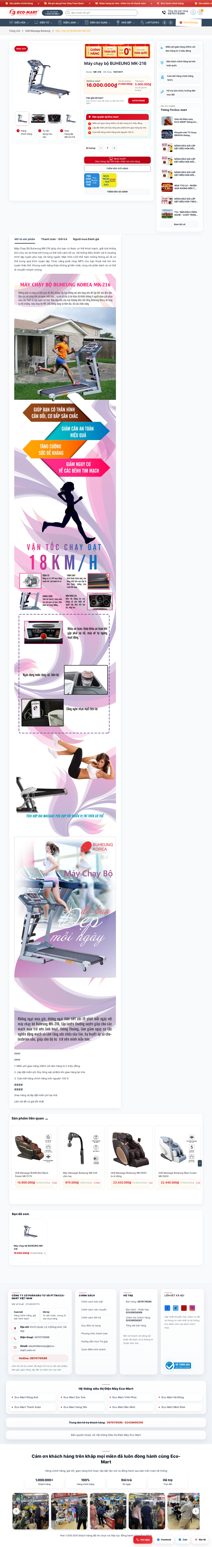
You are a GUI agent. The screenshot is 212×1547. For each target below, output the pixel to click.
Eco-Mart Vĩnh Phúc (124, 1397)
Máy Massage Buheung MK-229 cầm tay (80, 1174)
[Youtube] (184, 1308)
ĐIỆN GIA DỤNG (98, 22)
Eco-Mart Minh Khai (173, 1407)
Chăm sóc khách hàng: (138, 1319)
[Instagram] (192, 1308)
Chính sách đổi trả (91, 1317)
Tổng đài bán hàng (136, 1325)
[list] (106, 1511)
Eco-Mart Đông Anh (26, 1397)
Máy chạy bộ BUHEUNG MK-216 (28, 1247)
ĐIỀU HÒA (20, 22)
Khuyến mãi (191, 22)
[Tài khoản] (193, 12)
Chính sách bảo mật (92, 1301)
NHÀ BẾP (126, 22)
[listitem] (30, 1511)
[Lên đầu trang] (205, 1517)
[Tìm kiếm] (68, 13)
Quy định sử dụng (91, 1325)
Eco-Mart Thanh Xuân (28, 1407)
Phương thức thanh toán (94, 1333)
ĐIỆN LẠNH (70, 22)
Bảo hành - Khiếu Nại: (137, 1311)
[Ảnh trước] (16, 1511)
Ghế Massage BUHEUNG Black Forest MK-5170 (31, 1174)
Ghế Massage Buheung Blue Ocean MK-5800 (178, 1174)
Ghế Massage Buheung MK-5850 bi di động (129, 1174)
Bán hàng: (139, 1301)
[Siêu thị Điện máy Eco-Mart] (24, 12)
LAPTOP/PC (152, 22)
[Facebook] (167, 1308)
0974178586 (176, 13)
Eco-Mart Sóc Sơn (74, 1397)
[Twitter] (176, 1308)
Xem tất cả (179, 224)
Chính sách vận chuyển (93, 1309)
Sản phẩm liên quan (28, 1118)
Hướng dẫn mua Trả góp (94, 1341)
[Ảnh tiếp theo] (195, 1511)
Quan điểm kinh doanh (93, 1349)
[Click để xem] (46, 77)
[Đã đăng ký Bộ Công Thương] (177, 1366)
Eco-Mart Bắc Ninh (123, 1407)
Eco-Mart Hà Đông (172, 1397)
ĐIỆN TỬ (44, 22)
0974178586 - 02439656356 (125, 1422)
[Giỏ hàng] (200, 12)
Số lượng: (91, 148)
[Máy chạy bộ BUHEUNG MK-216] (30, 1232)
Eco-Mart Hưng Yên (75, 1407)
